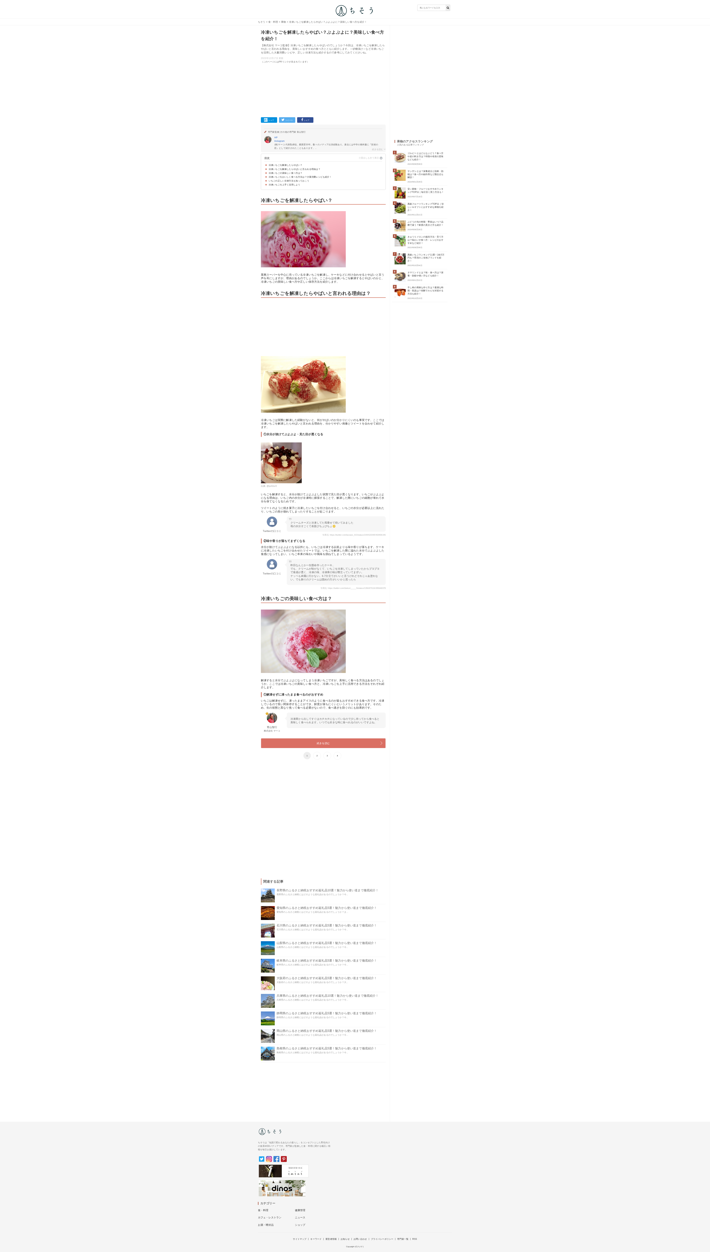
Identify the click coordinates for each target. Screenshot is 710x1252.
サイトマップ (299, 1239)
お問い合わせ (360, 1239)
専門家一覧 (402, 1239)
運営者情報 (331, 1239)
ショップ (300, 1224)
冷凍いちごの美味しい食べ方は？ (285, 173)
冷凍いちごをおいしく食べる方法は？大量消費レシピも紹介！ (300, 177)
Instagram (279, 141)
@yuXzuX (272, 486)
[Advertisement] (323, 89)
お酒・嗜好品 (266, 1224)
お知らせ (345, 1239)
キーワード (316, 1239)
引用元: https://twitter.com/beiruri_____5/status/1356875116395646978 (353, 588)
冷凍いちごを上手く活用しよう (284, 184)
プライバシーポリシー (382, 1239)
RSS (414, 1239)
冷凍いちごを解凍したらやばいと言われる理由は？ (294, 169)
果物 (283, 22)
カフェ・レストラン (269, 1217)
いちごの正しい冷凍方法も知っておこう (289, 181)
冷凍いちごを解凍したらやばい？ (285, 165)
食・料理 (273, 22)
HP (276, 137)
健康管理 (300, 1210)
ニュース (300, 1217)
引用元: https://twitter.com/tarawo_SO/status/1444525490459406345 (354, 535)
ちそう (261, 22)
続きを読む (323, 743)
